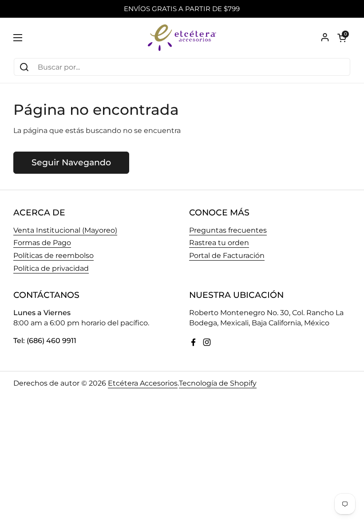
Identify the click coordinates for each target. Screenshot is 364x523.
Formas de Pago (42, 242)
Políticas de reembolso (53, 255)
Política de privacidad (51, 268)
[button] (342, 38)
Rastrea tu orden (219, 242)
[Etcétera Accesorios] (182, 37)
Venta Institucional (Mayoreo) (65, 230)
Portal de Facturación (227, 255)
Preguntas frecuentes (228, 230)
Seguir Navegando (71, 162)
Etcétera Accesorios (143, 383)
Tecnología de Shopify (218, 383)
